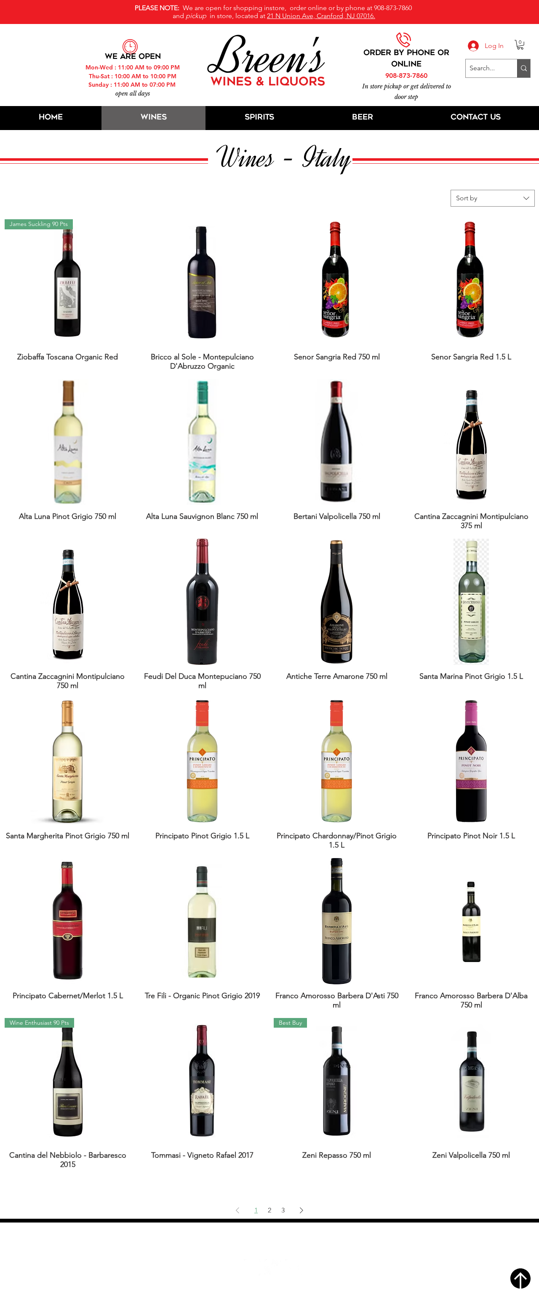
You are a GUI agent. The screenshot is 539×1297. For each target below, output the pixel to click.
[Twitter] (272, 1267)
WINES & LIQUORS (268, 82)
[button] (520, 45)
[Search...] (523, 68)
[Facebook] (252, 1267)
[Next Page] (301, 1210)
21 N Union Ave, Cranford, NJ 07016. (321, 16)
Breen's (269, 56)
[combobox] (493, 198)
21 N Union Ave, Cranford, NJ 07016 (274, 1242)
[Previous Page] (237, 1210)
